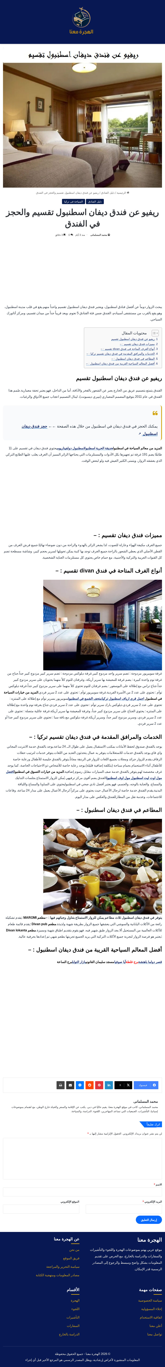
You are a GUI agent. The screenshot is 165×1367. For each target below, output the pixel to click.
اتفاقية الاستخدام (151, 1317)
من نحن (74, 1249)
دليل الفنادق (107, 192)
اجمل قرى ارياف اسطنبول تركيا (123, 698)
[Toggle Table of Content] (153, 333)
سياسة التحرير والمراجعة (62, 1266)
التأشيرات (72, 1317)
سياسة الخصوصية (150, 1300)
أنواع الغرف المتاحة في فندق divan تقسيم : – (128, 348)
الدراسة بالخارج (69, 1334)
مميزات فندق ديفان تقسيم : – (137, 344)
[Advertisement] (82, 269)
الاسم (158, 1184)
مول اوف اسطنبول (118, 778)
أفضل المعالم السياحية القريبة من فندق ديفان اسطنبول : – (120, 363)
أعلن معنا (156, 1326)
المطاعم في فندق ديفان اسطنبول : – (133, 358)
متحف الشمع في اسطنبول (85, 698)
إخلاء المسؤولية (151, 1309)
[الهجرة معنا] (82, 22)
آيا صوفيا (120, 962)
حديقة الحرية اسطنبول (98, 448)
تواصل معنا (154, 1334)
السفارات (73, 1326)
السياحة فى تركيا (73, 201)
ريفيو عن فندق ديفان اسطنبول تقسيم (133, 339)
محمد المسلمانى (98, 234)
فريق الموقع (71, 1258)
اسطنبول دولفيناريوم (70, 448)
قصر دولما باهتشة (150, 962)
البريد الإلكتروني (152, 1201)
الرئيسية (122, 192)
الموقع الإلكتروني (70, 1201)
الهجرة (75, 1300)
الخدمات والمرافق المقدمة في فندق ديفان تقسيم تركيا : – (121, 353)
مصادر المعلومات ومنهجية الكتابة (57, 1275)
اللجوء (75, 1309)
